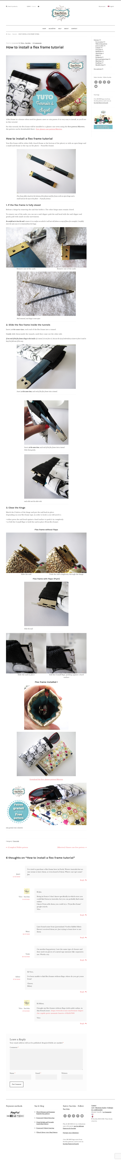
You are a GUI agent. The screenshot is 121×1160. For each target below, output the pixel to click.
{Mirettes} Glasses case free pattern (71, 847)
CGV (92, 1108)
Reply (82, 880)
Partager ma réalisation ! (71, 1133)
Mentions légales (100, 1108)
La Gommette (107, 1112)
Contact (74, 28)
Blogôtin (52, 28)
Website (64, 1073)
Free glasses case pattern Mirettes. (49, 129)
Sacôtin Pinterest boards (101, 102)
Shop (44, 28)
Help (59, 28)
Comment (14, 1047)
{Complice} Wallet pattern (18, 847)
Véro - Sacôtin (26, 43)
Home (9, 34)
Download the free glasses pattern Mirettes (46, 779)
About (66, 28)
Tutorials (14, 34)
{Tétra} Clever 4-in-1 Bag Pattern (46, 1132)
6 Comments (37, 43)
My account (102, 6)
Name (12, 1073)
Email (38, 1073)
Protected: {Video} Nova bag (45, 1118)
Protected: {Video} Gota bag (45, 1128)
